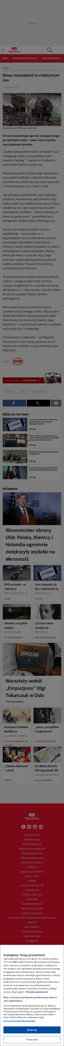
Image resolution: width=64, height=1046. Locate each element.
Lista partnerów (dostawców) (19, 1021)
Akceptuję (32, 1029)
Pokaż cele (31, 1039)
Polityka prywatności (36, 992)
